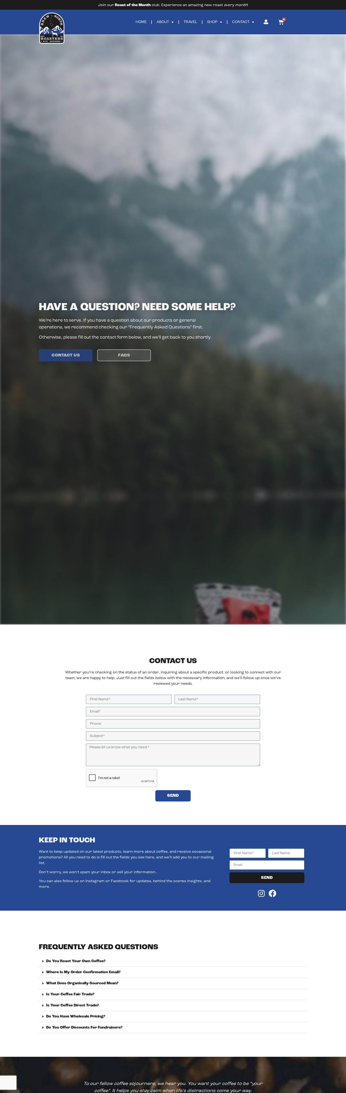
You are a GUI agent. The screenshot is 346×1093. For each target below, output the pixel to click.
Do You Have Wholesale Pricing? (75, 1016)
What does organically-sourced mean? (82, 983)
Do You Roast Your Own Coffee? (75, 961)
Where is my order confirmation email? (83, 972)
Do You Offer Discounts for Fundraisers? (84, 1027)
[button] (173, 961)
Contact (240, 22)
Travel (190, 22)
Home (141, 22)
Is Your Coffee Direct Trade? (72, 1005)
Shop (212, 22)
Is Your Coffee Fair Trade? (70, 994)
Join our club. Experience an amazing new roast (172, 5)
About (163, 22)
